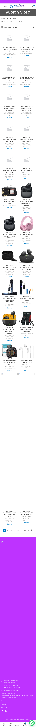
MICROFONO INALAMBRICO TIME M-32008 (26, 298)
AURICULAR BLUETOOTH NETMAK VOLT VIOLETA (26, 139)
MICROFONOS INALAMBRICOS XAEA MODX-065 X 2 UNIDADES (9, 299)
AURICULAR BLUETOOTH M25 (26, 169)
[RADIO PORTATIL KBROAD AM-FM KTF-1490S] (9, 191)
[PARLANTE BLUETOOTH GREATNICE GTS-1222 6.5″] (9, 351)
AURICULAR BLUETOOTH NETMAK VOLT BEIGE (9, 139)
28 (25, 530)
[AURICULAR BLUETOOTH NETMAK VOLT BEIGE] (9, 128)
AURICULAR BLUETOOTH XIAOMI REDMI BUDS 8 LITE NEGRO (26, 202)
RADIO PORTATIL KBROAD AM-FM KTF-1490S (9, 201)
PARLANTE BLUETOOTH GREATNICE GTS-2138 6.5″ (27, 78)
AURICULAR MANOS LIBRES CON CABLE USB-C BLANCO (9, 108)
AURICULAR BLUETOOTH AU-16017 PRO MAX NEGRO (26, 513)
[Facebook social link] (17, 2)
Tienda (3, 704)
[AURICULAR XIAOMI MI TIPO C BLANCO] (26, 351)
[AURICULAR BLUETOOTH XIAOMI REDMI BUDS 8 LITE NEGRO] (26, 191)
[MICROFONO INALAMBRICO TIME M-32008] (26, 287)
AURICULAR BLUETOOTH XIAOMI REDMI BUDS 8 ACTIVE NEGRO (9, 235)
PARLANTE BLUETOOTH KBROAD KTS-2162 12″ (27, 48)
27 (21, 530)
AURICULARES (8, 114)
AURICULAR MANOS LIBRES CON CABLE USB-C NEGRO (26, 108)
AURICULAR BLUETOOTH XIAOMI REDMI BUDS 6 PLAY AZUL (9, 513)
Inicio (3, 18)
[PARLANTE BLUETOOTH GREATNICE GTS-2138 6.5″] (26, 68)
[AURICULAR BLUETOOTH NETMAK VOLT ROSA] (9, 159)
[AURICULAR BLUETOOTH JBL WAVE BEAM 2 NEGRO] (9, 256)
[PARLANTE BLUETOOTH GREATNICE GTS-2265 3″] (9, 38)
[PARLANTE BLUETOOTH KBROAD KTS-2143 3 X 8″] (9, 68)
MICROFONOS (9, 305)
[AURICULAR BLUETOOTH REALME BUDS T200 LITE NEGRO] (9, 319)
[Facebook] (2, 711)
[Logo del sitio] (18, 6)
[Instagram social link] (19, 2)
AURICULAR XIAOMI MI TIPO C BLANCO (27, 361)
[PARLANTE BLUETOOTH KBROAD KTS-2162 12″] (26, 38)
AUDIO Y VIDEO (9, 53)
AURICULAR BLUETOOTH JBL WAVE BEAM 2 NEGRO (9, 267)
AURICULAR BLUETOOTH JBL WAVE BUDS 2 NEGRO (26, 267)
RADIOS (14, 205)
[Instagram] (6, 711)
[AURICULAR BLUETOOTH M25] (26, 159)
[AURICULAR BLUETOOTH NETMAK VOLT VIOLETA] (26, 128)
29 (28, 530)
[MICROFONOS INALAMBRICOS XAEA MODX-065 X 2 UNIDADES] (9, 287)
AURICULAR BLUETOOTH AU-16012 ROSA (26, 234)
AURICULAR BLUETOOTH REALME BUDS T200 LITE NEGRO (9, 330)
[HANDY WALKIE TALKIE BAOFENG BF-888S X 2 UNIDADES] (26, 319)
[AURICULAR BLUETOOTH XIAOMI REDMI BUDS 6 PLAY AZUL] (9, 441)
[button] (32, 723)
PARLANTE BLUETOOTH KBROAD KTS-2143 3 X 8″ (9, 78)
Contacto (4, 707)
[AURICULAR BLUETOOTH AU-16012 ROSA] (26, 223)
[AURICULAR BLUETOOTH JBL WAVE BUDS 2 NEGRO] (26, 256)
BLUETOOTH (9, 146)
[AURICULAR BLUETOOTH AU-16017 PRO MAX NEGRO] (26, 441)
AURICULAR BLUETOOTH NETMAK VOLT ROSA (9, 170)
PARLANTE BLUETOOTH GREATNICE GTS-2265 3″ (9, 49)
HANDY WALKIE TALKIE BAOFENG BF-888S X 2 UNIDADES (26, 329)
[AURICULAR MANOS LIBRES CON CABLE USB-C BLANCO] (9, 97)
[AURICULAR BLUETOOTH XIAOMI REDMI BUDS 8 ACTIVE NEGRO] (9, 223)
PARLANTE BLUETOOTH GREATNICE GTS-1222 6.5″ (9, 362)
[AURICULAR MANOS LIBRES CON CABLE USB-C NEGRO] (26, 97)
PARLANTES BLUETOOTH (9, 55)
